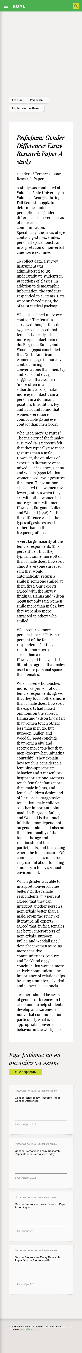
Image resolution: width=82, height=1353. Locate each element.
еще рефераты (25, 1072)
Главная (17, 99)
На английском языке (25, 108)
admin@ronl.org (28, 1329)
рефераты (36, 99)
